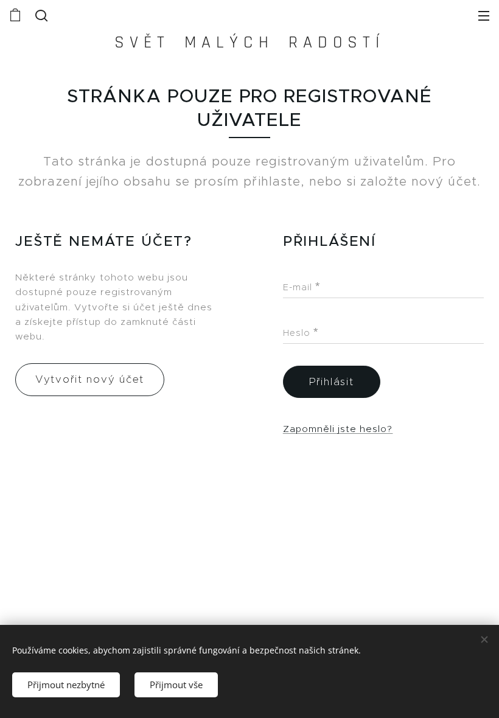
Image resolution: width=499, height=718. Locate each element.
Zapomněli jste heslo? (338, 428)
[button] (40, 15)
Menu (484, 15)
